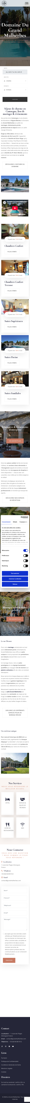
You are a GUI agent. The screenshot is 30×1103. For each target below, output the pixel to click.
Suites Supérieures (14, 321)
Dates (5, 68)
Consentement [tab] (6, 522)
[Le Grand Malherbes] (4, 3)
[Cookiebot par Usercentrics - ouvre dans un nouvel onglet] (21, 517)
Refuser (15, 584)
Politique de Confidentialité (9, 1061)
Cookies (3, 1072)
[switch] (25, 555)
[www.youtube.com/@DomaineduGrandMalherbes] (13, 1046)
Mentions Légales (6, 1068)
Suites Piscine (11, 357)
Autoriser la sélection (15, 578)
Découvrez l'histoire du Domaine (15, 165)
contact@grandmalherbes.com (11, 880)
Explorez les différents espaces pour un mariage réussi (15, 713)
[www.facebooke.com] (2, 1046)
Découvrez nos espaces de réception (15, 499)
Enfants (6, 86)
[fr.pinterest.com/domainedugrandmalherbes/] (9, 1046)
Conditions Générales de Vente (11, 1065)
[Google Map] (15, 986)
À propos (4, 1058)
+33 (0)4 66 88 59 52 (7, 874)
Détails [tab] (15, 522)
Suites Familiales (13, 393)
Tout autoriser (15, 573)
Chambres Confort (14, 245)
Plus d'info (12, 252)
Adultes (6, 77)
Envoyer (9, 960)
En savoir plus (15, 441)
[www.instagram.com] (5, 1046)
